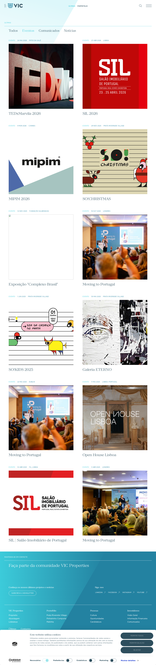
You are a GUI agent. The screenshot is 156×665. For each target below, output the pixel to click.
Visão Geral (132, 615)
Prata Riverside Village (57, 615)
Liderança (13, 622)
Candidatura (95, 622)
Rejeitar (137, 650)
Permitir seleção (137, 643)
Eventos (28, 30)
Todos (13, 30)
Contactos (26, 629)
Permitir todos (137, 636)
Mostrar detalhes (128, 661)
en (5, 7)
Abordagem (14, 618)
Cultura (93, 615)
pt (5, 4)
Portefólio (82, 6)
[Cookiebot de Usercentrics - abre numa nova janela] (15, 660)
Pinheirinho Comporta (56, 618)
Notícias (70, 30)
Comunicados (49, 30)
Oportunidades (97, 618)
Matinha (50, 622)
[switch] (69, 660)
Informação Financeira (137, 618)
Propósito (13, 615)
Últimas (72, 6)
